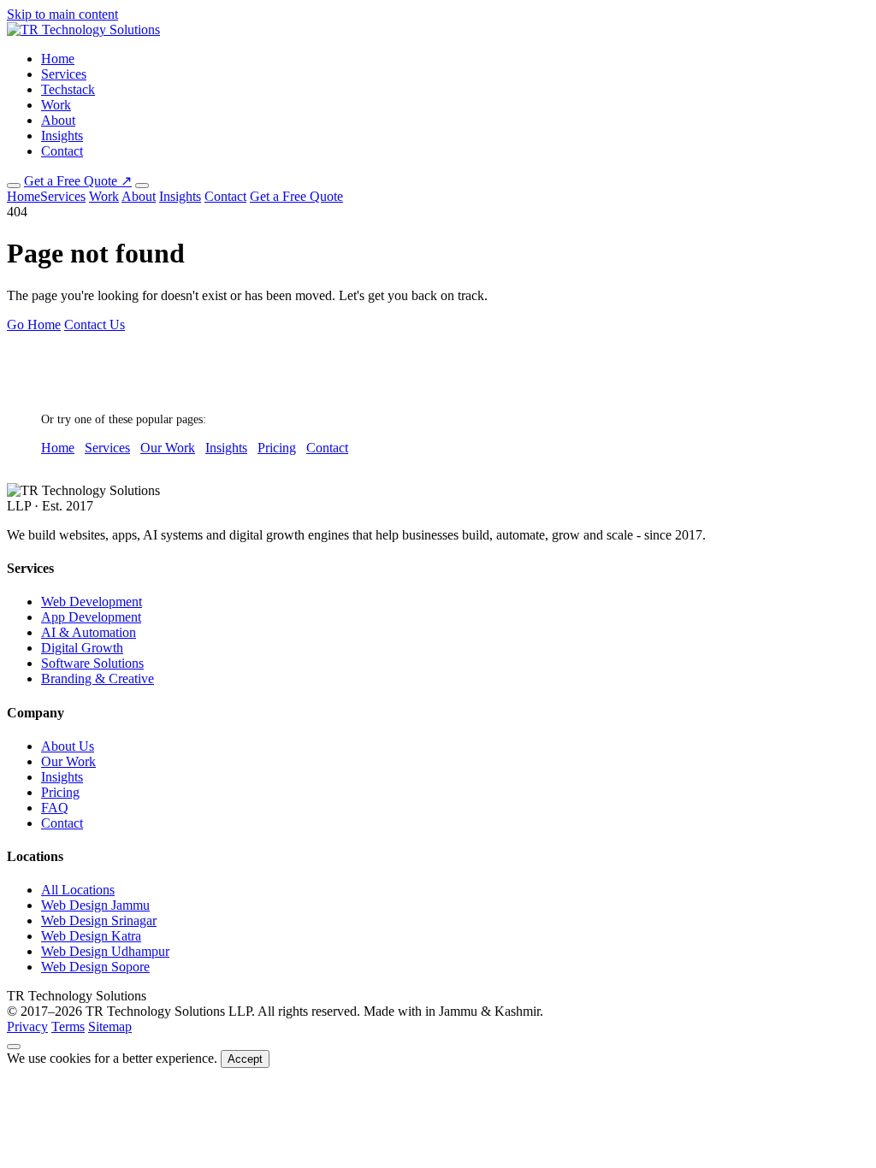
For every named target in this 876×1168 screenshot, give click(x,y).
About (58, 120)
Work (56, 104)
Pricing (276, 447)
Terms (68, 1026)
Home (57, 58)
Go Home (34, 324)
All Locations (78, 889)
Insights (62, 135)
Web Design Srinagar (99, 920)
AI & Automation (88, 632)
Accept (245, 1059)
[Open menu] (142, 185)
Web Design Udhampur (105, 951)
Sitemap (110, 1026)
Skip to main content (62, 14)
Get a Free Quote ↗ (78, 181)
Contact (62, 151)
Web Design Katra (91, 936)
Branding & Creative (97, 678)
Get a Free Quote (296, 196)
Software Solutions (92, 663)
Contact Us (94, 324)
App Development (91, 617)
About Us (67, 746)
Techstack (68, 89)
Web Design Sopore (95, 966)
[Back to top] (14, 1046)
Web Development (91, 601)
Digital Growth (82, 647)
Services (63, 74)
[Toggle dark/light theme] (14, 185)
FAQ (54, 807)
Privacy (27, 1026)
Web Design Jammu (95, 905)
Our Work (167, 447)
